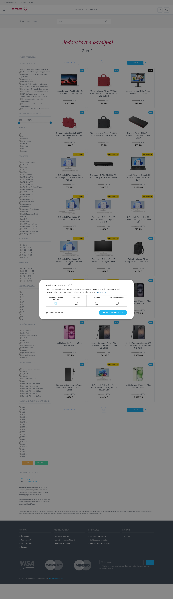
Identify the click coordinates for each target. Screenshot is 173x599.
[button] (54, 312)
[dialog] (86, 299)
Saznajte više (101, 292)
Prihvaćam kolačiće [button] (113, 312)
